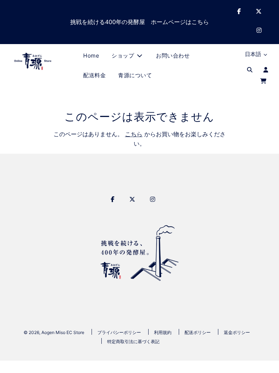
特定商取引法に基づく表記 (133, 341)
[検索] (250, 70)
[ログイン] (266, 70)
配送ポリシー (198, 332)
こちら (133, 134)
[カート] (264, 81)
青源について (135, 75)
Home (91, 55)
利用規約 (162, 332)
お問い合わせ (173, 55)
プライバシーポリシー (119, 332)
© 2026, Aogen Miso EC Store (54, 332)
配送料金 (94, 75)
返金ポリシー (237, 332)
